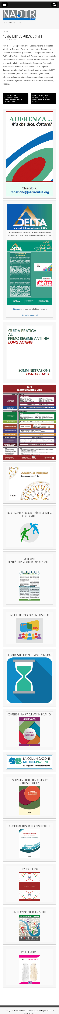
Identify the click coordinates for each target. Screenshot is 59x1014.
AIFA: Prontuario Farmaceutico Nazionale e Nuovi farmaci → (41, 98)
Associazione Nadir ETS (27, 1010)
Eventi (5, 31)
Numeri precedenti (30, 315)
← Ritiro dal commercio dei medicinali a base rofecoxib (13, 98)
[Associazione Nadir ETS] (19, 14)
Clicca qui (16, 309)
